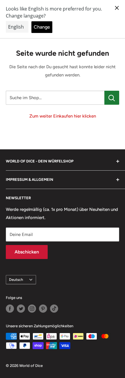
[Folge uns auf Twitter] (21, 308)
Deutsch (16, 279)
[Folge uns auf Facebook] (10, 308)
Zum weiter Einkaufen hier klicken (62, 116)
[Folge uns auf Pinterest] (43, 308)
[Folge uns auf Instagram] (32, 308)
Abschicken (27, 252)
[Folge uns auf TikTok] (54, 308)
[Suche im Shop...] (111, 98)
